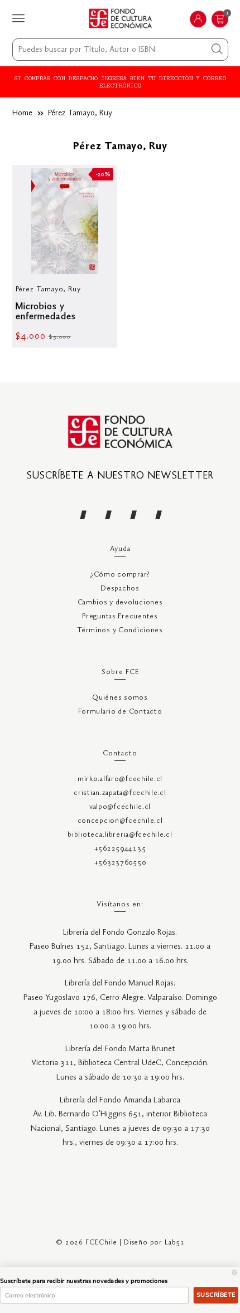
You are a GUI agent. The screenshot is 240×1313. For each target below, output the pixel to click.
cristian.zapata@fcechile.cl (120, 793)
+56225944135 (120, 849)
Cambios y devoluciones (120, 602)
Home (22, 113)
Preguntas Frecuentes (119, 616)
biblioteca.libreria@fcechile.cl (120, 835)
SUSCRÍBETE (215, 1295)
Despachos (119, 588)
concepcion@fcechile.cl (120, 821)
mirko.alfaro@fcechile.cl (120, 779)
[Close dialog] (235, 1273)
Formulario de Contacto (120, 711)
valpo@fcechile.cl (120, 807)
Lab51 (175, 1242)
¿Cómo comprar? (120, 574)
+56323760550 (120, 862)
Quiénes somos (119, 698)
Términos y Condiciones (120, 630)
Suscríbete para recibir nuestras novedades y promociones (84, 1281)
